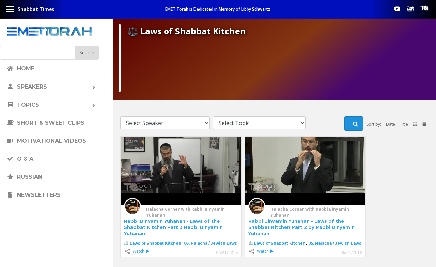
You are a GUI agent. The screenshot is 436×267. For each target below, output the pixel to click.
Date (390, 124)
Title (404, 124)
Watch (138, 251)
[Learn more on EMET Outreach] (410, 8)
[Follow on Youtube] (397, 8)
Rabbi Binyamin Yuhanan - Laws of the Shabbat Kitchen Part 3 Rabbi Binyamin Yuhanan (173, 227)
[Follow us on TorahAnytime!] (424, 8)
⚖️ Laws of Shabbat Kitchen (152, 243)
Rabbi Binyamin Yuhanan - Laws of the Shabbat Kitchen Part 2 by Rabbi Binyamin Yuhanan (301, 227)
